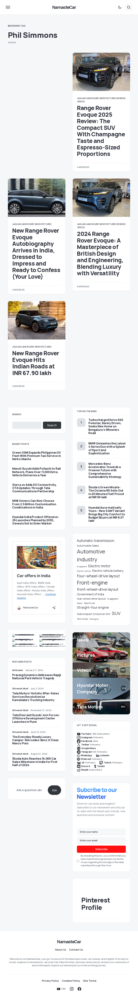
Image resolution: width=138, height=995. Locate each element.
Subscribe (101, 849)
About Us (60, 949)
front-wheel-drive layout (97, 589)
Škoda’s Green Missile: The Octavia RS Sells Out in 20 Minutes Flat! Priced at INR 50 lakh (106, 492)
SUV (116, 613)
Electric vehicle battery (108, 571)
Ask (54, 790)
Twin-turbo (82, 618)
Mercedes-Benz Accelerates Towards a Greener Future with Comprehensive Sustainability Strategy (104, 470)
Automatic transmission (95, 540)
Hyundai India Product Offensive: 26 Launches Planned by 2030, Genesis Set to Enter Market (35, 520)
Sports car (89, 603)
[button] (8, 7)
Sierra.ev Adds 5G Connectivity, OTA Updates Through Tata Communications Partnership (34, 488)
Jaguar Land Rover (88, 98)
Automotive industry (91, 555)
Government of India (90, 594)
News (102, 98)
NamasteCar (64, 7)
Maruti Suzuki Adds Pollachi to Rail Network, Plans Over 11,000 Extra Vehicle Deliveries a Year (36, 472)
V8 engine (94, 619)
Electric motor (99, 566)
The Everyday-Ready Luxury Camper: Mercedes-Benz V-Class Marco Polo (35, 740)
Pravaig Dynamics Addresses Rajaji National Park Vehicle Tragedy (36, 676)
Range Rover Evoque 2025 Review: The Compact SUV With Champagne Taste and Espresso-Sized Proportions (101, 131)
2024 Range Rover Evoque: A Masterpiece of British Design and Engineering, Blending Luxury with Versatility (100, 253)
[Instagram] (71, 989)
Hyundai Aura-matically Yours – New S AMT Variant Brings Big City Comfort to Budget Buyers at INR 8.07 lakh (106, 514)
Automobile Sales (88, 545)
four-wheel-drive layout (98, 576)
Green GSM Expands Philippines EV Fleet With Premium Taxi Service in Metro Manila (36, 456)
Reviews (121, 98)
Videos (80, 101)
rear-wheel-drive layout (91, 598)
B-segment (82, 566)
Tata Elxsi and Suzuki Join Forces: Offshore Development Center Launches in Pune (36, 718)
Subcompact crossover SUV (94, 614)
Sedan (80, 603)
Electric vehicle (84, 571)
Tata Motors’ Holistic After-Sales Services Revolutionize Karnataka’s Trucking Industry (35, 696)
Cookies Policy (71, 981)
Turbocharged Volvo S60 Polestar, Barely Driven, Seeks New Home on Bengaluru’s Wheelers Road (105, 426)
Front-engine (92, 582)
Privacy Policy (50, 981)
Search (16, 414)
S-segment (112, 598)
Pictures (111, 98)
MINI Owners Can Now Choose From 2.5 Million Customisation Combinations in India (34, 504)
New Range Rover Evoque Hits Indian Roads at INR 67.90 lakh (35, 363)
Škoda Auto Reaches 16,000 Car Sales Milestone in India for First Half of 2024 (34, 762)
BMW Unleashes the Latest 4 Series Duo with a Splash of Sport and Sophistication (107, 448)
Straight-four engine (93, 607)
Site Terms (89, 981)
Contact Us (76, 949)
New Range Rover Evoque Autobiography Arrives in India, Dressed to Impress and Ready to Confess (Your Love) (36, 253)
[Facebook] (79, 989)
